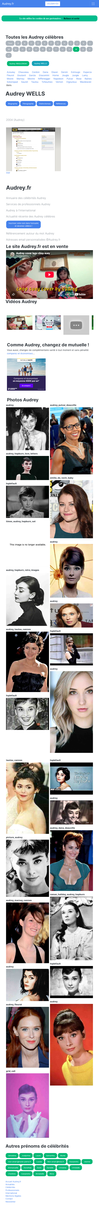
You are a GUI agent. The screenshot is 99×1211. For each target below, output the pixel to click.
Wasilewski (86, 82)
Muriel (62, 1155)
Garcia (32, 75)
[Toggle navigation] (93, 3)
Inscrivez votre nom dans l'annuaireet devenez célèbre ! (23, 224)
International (11, 1193)
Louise (39, 1162)
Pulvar (69, 78)
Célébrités (52, 4)
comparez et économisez (20, 353)
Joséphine (26, 1155)
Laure (38, 1155)
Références (61, 104)
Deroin (64, 72)
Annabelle (40, 1174)
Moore (10, 78)
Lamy (85, 75)
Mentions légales (13, 1196)
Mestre (31, 78)
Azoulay (11, 72)
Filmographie (28, 104)
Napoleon (58, 78)
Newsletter (11, 1202)
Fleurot (10, 75)
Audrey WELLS (40, 63)
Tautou (35, 82)
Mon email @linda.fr (55, 1162)
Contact (9, 1199)
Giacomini (44, 75)
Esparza (87, 72)
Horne (55, 75)
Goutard (21, 75)
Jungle (75, 75)
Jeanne (87, 1162)
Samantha (50, 1155)
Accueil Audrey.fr (13, 1181)
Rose (79, 78)
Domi (39, 1168)
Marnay (20, 78)
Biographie (12, 104)
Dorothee (27, 1168)
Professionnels (12, 1190)
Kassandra (73, 1162)
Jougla (65, 75)
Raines (88, 78)
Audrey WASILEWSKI (18, 63)
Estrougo (75, 72)
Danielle (50, 1168)
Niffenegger (44, 78)
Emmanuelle (13, 1168)
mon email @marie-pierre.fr (19, 1162)
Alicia (52, 1174)
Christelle (76, 1168)
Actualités (10, 1184)
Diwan (54, 72)
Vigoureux (71, 82)
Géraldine (12, 1155)
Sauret (24, 82)
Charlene (12, 1174)
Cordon (36, 72)
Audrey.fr (8, 3)
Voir (8, 172)
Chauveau (23, 72)
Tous (10, 43)
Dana (46, 72)
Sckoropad (12, 82)
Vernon (59, 82)
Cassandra (25, 1174)
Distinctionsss (45, 104)
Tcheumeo (47, 82)
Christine (62, 1168)
